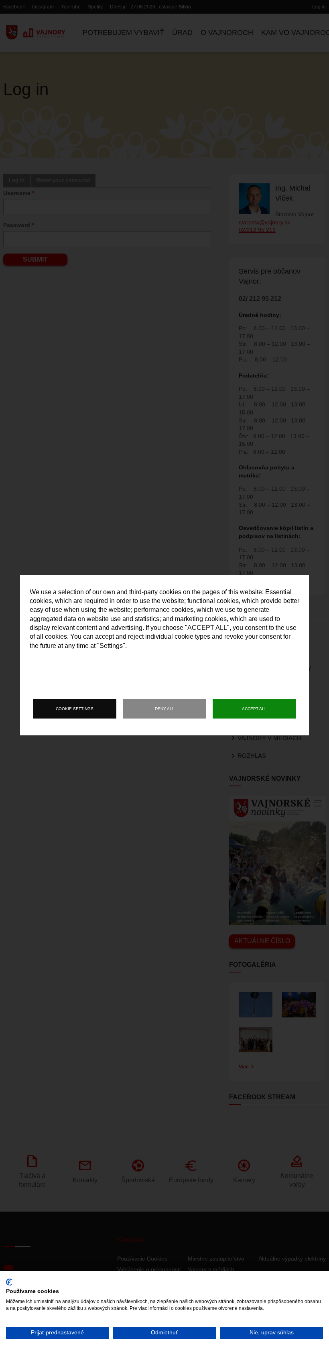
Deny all (165, 708)
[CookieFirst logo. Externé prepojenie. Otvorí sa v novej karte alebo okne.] (9, 1282)
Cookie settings (74, 708)
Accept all (254, 708)
